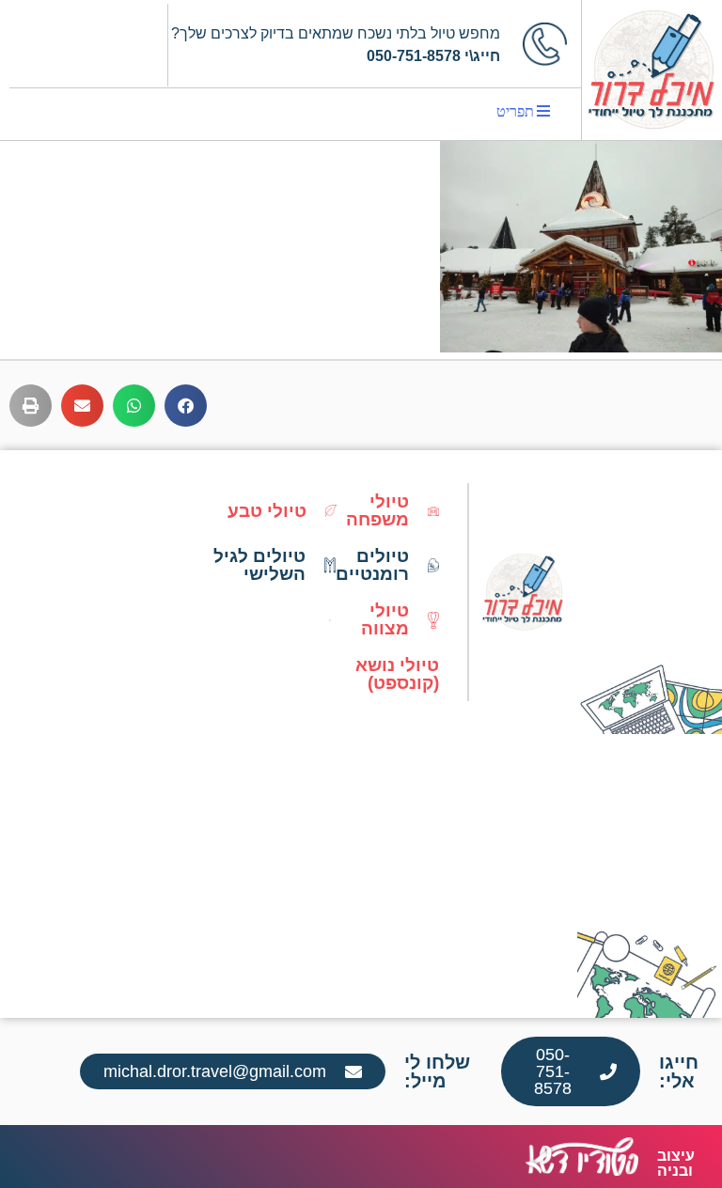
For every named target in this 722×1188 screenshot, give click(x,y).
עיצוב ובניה (676, 1163)
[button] (186, 405)
